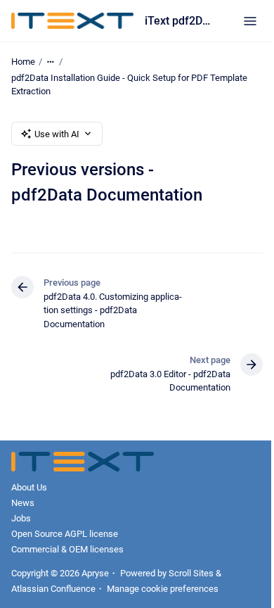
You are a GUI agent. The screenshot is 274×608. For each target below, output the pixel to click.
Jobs (21, 518)
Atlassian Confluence (53, 588)
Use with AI (56, 134)
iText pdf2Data (180, 20)
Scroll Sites (191, 573)
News (22, 503)
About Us (29, 487)
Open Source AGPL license (64, 533)
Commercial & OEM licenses (67, 549)
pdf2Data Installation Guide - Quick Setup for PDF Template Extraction (129, 84)
